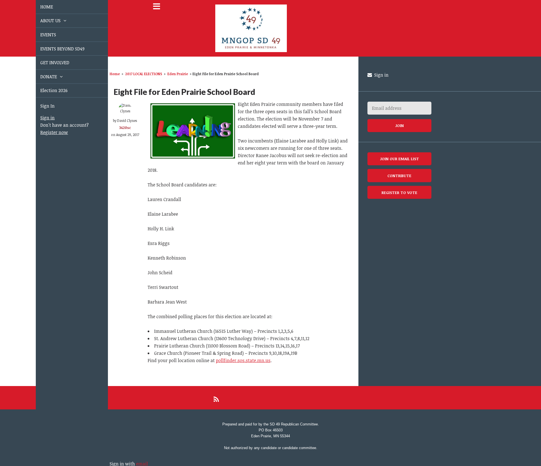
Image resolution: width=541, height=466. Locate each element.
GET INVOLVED (48, 62)
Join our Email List (399, 158)
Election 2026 (47, 90)
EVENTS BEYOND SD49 (56, 49)
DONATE (43, 76)
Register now (47, 132)
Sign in (41, 118)
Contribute (399, 175)
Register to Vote (399, 192)
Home (115, 74)
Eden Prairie (177, 74)
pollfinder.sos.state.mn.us (243, 360)
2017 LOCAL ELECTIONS (143, 74)
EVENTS (42, 35)
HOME (40, 7)
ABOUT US (44, 20)
